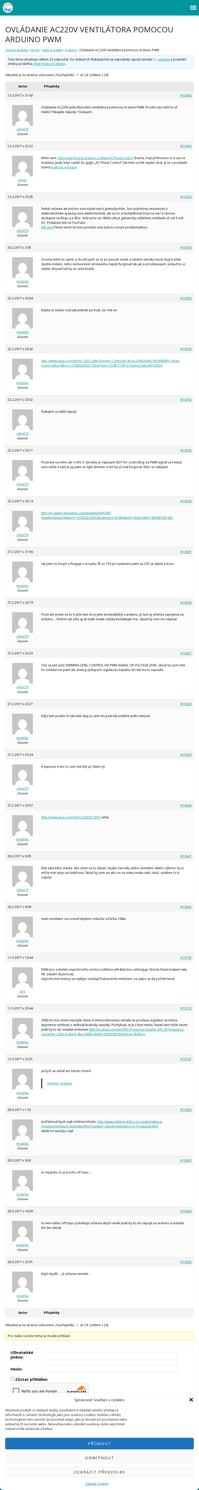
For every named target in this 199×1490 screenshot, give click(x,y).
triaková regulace (63, 167)
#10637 (185, 653)
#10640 (185, 805)
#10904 (185, 1211)
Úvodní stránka (16, 50)
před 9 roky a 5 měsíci (49, 64)
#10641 (185, 856)
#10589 (185, 298)
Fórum (35, 50)
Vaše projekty (52, 50)
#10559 (185, 247)
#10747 (185, 1059)
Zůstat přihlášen (31, 1379)
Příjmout (99, 1443)
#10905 (185, 1262)
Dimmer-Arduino (59, 1083)
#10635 (185, 552)
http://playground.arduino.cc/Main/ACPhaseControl (95, 158)
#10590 (185, 349)
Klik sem (47, 227)
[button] (191, 1399)
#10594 (185, 501)
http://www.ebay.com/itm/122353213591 (71, 817)
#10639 (185, 755)
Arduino (71, 50)
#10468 (185, 95)
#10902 (185, 1160)
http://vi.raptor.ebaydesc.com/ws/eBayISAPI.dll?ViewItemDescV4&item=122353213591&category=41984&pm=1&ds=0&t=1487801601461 (107, 515)
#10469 (185, 146)
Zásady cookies (97, 1483)
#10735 (185, 957)
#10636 (185, 602)
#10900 (185, 1110)
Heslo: (17, 1369)
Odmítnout (99, 1457)
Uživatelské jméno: (22, 1354)
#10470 (185, 197)
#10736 (185, 1008)
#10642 (185, 907)
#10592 (185, 399)
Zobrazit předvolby (100, 1471)
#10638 (185, 704)
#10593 (185, 450)
